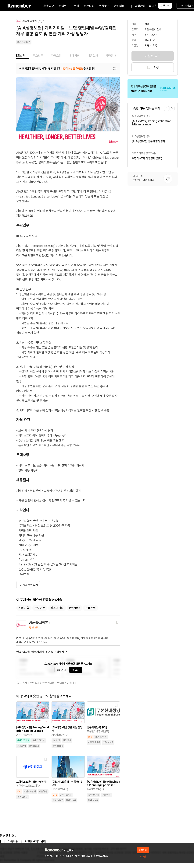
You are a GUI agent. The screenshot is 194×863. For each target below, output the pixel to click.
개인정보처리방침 (35, 841)
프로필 (75, 6)
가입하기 (143, 850)
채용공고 (49, 6)
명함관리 (140, 6)
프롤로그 (104, 6)
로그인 (152, 5)
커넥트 (63, 6)
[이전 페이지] (166, 108)
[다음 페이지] (172, 108)
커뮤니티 (89, 6)
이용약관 (13, 841)
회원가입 (165, 5)
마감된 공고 (153, 56)
